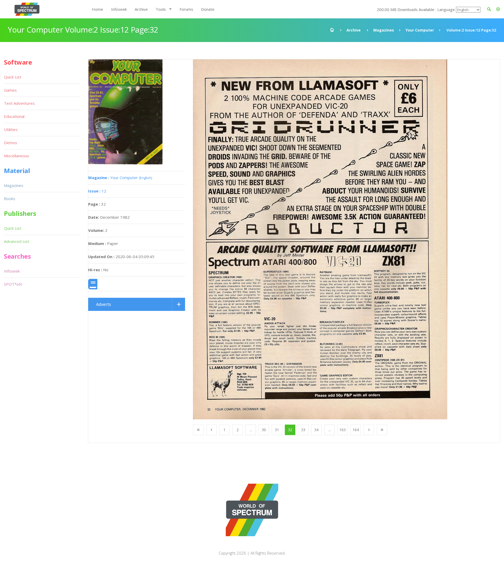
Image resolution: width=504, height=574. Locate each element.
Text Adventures (19, 103)
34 (316, 429)
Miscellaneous (16, 155)
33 (303, 429)
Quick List (12, 77)
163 (342, 429)
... (251, 429)
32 (290, 429)
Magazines (383, 30)
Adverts (103, 304)
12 (97, 191)
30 (264, 429)
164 (356, 429)
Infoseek (119, 9)
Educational (14, 116)
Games (10, 90)
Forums (186, 9)
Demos (10, 142)
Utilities (11, 129)
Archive (141, 9)
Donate (207, 9)
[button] (498, 9)
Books (9, 198)
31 (277, 429)
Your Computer (420, 30)
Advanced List (16, 241)
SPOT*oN (13, 284)
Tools (161, 9)
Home (97, 9)
